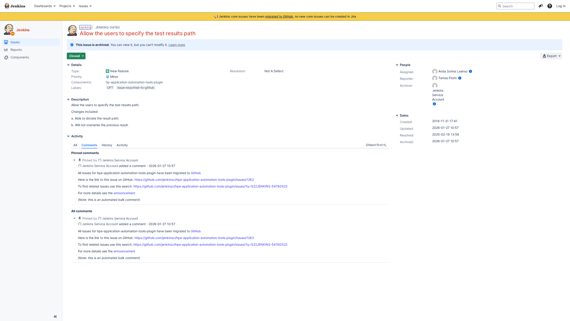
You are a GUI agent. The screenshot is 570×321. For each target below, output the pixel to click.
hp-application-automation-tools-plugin (134, 82)
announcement (124, 193)
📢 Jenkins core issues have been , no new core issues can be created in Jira (285, 16)
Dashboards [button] (43, 6)
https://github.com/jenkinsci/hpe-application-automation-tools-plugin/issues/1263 (194, 179)
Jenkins (85, 27)
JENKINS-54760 (107, 27)
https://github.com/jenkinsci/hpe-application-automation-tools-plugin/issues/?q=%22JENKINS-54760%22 (210, 186)
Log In (561, 6)
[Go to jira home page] (15, 6)
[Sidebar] (55, 316)
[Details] (68, 64)
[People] (397, 64)
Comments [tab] (89, 145)
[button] (540, 6)
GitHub (196, 173)
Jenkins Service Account (120, 160)
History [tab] (107, 145)
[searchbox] (515, 6)
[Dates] (397, 115)
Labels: (76, 88)
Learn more (177, 45)
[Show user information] (470, 71)
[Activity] (68, 136)
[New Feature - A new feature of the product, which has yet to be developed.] (107, 71)
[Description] (68, 99)
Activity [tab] (122, 145)
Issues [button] (83, 6)
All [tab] (75, 145)
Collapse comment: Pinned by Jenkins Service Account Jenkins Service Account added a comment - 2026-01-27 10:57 (74, 160)
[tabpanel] (230, 205)
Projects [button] (65, 6)
